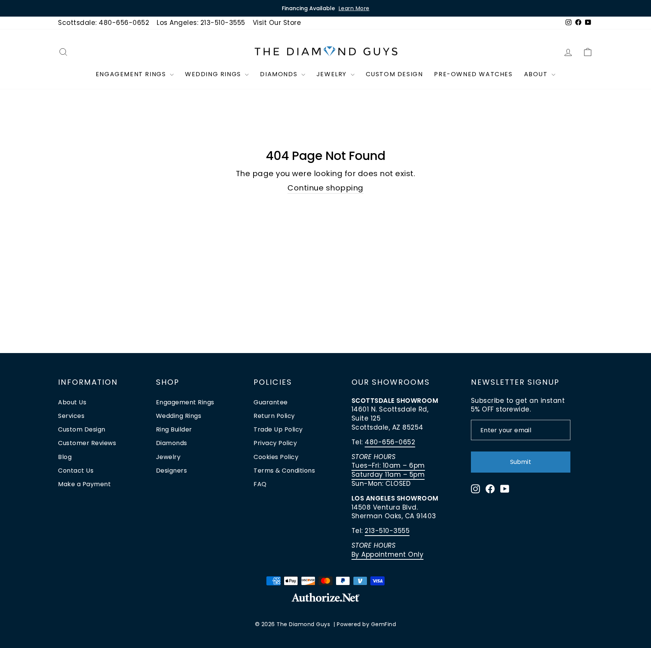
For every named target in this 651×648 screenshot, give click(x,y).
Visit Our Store (277, 22)
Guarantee (271, 402)
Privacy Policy (275, 443)
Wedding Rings (214, 74)
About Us (72, 402)
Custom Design (394, 74)
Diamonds (279, 74)
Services (71, 416)
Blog (65, 457)
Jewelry (332, 74)
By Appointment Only (387, 554)
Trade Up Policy (278, 429)
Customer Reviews (87, 443)
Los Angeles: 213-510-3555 (201, 22)
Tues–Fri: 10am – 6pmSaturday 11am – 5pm (388, 470)
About (537, 74)
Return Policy (274, 416)
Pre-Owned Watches (473, 74)
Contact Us (75, 470)
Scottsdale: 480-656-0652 (103, 22)
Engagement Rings (132, 74)
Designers (171, 470)
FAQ (260, 484)
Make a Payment (84, 484)
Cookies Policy (276, 457)
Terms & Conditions (284, 470)
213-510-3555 (387, 530)
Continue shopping (325, 188)
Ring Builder (174, 429)
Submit (520, 462)
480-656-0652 (390, 442)
